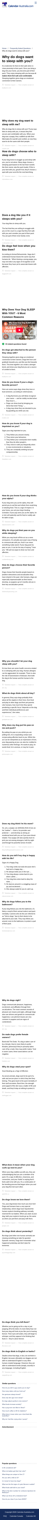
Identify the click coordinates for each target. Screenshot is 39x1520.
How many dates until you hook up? (14, 1391)
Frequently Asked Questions (20, 48)
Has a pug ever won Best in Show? (13, 1407)
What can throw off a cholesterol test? (14, 1496)
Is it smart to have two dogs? (11, 1481)
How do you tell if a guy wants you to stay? (16, 1388)
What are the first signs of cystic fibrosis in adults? (18, 1484)
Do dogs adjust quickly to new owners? (15, 1401)
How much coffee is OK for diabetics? (14, 1411)
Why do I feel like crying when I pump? (14, 1419)
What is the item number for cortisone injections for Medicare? (19, 1491)
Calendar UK (31, 1516)
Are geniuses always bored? (11, 1394)
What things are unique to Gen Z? (13, 1474)
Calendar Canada (16, 1516)
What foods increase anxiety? (12, 1404)
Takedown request (9, 85)
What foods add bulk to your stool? (13, 1487)
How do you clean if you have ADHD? (14, 1499)
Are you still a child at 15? (10, 1477)
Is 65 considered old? (9, 1468)
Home (4, 48)
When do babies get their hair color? (14, 1471)
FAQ (5, 1516)
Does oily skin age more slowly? (12, 1397)
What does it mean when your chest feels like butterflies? (17, 1415)
